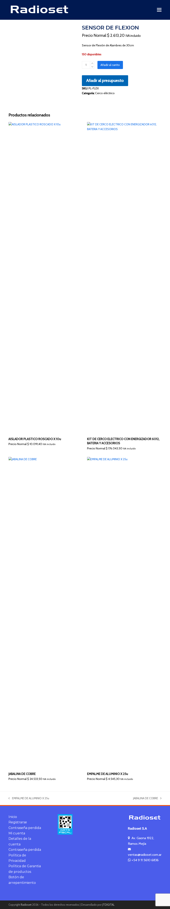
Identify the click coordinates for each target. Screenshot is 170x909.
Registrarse (17, 822)
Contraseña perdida (24, 828)
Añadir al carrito (110, 65)
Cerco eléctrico (105, 93)
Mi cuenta (16, 833)
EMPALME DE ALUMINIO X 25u (28, 798)
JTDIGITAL (108, 904)
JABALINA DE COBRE (145, 798)
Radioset (26, 904)
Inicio (12, 817)
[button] (159, 10)
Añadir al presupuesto (105, 80)
